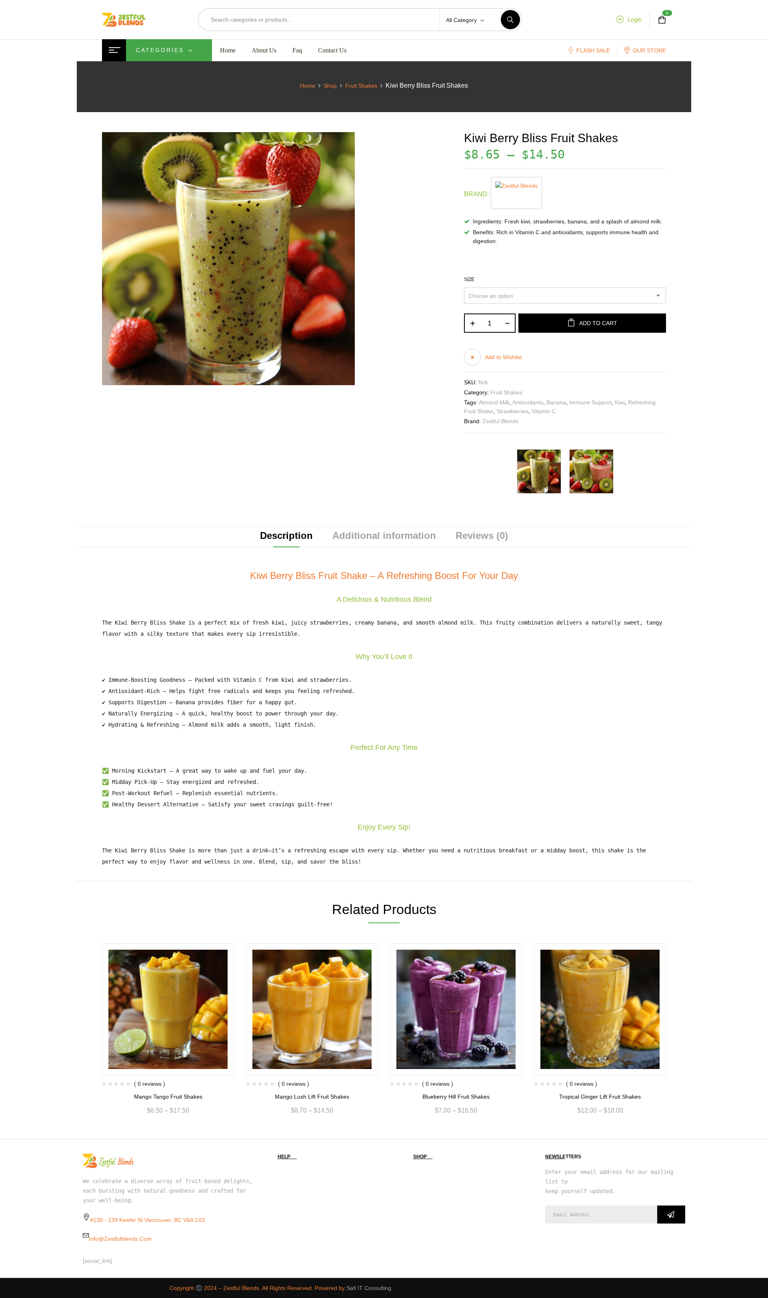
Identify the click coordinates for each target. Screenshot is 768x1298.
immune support (590, 402)
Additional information (384, 536)
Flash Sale (593, 50)
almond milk (494, 402)
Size (469, 279)
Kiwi (620, 402)
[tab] (286, 536)
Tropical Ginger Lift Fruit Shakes (600, 1096)
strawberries (512, 411)
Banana (556, 402)
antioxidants (527, 402)
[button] (493, 357)
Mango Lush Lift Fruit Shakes (312, 1096)
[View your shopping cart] (662, 20)
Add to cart (598, 323)
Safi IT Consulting (368, 1288)
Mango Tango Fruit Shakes (168, 1096)
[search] (510, 19)
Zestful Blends (500, 421)
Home (307, 85)
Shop (330, 85)
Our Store (649, 50)
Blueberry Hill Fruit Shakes (456, 1096)
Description (286, 536)
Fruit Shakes (361, 85)
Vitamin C (544, 411)
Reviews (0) (482, 536)
